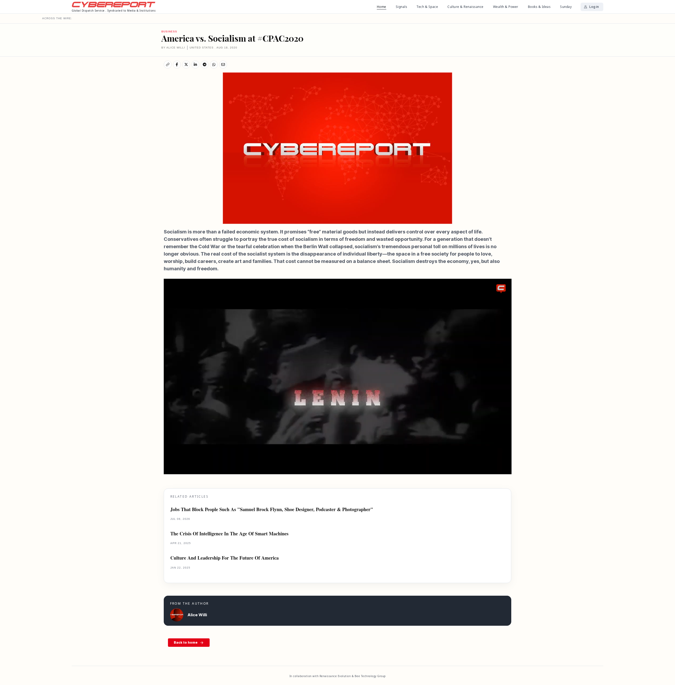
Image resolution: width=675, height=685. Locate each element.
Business (169, 31)
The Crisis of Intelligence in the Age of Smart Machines (229, 534)
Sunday (566, 6)
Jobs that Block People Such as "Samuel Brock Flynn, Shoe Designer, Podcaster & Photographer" (271, 509)
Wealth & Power (505, 6)
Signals (401, 6)
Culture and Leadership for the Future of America (224, 558)
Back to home (185, 642)
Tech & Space (427, 6)
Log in (594, 7)
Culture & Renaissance (465, 6)
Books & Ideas (539, 6)
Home (381, 6)
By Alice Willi (173, 47)
